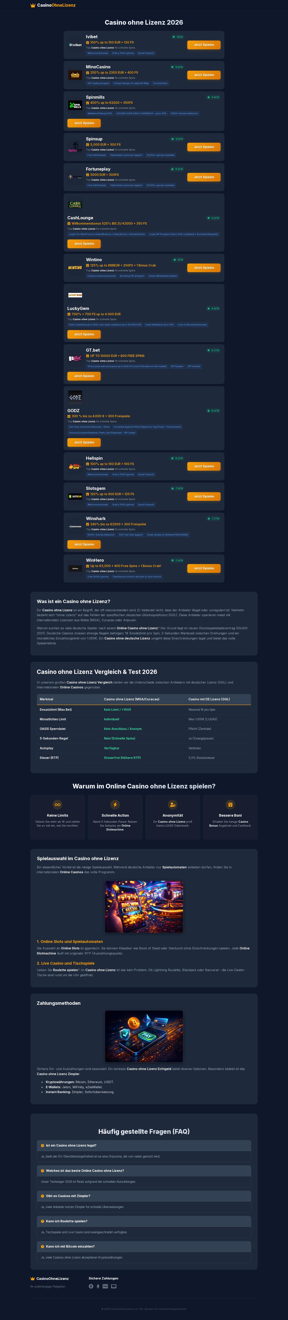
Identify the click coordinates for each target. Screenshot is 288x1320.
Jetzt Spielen (204, 45)
